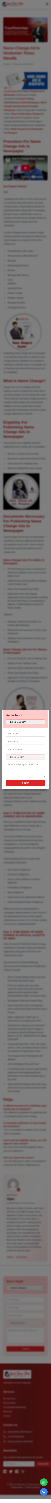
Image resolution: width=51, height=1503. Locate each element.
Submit (25, 783)
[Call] (44, 1492)
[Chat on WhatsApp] (44, 1482)
